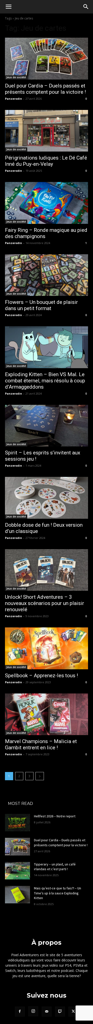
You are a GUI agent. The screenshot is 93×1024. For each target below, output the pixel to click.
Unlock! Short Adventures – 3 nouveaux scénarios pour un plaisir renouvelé (44, 603)
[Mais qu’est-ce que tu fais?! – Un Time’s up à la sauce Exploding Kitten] (17, 894)
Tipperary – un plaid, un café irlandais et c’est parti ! (55, 866)
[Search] (86, 6)
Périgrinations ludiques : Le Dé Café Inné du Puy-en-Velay (46, 161)
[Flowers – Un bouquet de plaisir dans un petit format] (46, 275)
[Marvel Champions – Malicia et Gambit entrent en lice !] (46, 714)
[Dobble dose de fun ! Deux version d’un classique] (46, 498)
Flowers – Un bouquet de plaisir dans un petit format (41, 305)
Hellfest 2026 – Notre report (54, 816)
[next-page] (39, 776)
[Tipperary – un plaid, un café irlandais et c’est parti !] (17, 870)
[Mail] (47, 1012)
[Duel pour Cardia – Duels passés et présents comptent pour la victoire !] (46, 59)
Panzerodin (13, 98)
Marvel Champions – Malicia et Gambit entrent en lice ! (41, 744)
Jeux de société (16, 77)
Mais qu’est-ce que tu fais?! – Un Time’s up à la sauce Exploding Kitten (57, 893)
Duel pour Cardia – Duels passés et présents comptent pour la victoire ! (61, 842)
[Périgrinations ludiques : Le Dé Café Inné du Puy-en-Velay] (46, 131)
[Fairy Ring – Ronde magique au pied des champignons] (46, 203)
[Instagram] (33, 1011)
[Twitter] (73, 1012)
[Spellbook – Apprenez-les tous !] (46, 648)
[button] (8, 6)
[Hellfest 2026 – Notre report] (17, 822)
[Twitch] (60, 1012)
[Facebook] (20, 1012)
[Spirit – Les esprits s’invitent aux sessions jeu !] (46, 426)
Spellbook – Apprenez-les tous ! (41, 676)
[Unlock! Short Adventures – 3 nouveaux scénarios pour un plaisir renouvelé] (46, 570)
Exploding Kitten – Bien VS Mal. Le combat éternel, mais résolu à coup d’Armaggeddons (45, 380)
